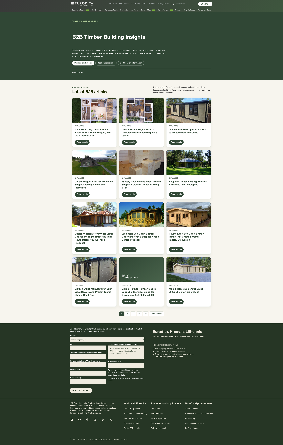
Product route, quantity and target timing (122, 344)
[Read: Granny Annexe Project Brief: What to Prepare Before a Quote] (188, 110)
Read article (82, 142)
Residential (124, 10)
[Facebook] (88, 420)
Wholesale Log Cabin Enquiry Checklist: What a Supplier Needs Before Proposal (140, 237)
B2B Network (124, 4)
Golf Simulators (97, 10)
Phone (75, 378)
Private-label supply (83, 63)
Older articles (156, 314)
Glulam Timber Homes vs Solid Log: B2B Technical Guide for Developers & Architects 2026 (139, 292)
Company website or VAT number (85, 361)
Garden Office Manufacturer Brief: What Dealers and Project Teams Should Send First (93, 292)
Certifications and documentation (199, 414)
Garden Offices (146, 10)
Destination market (114, 362)
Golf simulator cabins (160, 428)
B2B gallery (190, 418)
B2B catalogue (191, 428)
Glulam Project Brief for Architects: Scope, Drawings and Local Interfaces (94, 185)
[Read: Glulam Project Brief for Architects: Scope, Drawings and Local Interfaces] (94, 162)
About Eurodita (112, 4)
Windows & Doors (204, 10)
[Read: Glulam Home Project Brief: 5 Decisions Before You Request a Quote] (141, 110)
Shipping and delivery (194, 423)
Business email (75, 369)
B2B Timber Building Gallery (159, 4)
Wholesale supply (131, 423)
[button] (205, 4)
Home (74, 72)
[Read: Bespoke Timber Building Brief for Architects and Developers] (188, 162)
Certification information (131, 63)
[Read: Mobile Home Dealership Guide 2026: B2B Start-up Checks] (188, 269)
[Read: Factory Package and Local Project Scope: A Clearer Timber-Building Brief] (141, 162)
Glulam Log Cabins (111, 10)
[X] (111, 420)
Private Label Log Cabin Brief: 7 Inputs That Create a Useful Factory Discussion (186, 237)
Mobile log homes (158, 418)
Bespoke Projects (190, 10)
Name (72, 344)
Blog (172, 4)
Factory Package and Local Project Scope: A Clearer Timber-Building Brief (141, 185)
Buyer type (74, 336)
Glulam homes (157, 414)
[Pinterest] (104, 420)
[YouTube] (80, 420)
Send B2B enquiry (81, 390)
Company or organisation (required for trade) (86, 352)
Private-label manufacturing (135, 414)
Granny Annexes (163, 10)
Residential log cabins (160, 423)
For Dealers (180, 4)
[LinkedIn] (72, 420)
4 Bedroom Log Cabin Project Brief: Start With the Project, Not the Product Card (93, 133)
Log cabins (155, 409)
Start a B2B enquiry (132, 428)
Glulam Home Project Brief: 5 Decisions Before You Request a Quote (139, 133)
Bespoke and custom (133, 418)
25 (139, 314)
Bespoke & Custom (79, 10)
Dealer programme (106, 63)
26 (146, 314)
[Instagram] (96, 420)
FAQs (144, 4)
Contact (108, 439)
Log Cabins (134, 10)
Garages (178, 10)
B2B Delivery (135, 4)
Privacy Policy (98, 439)
